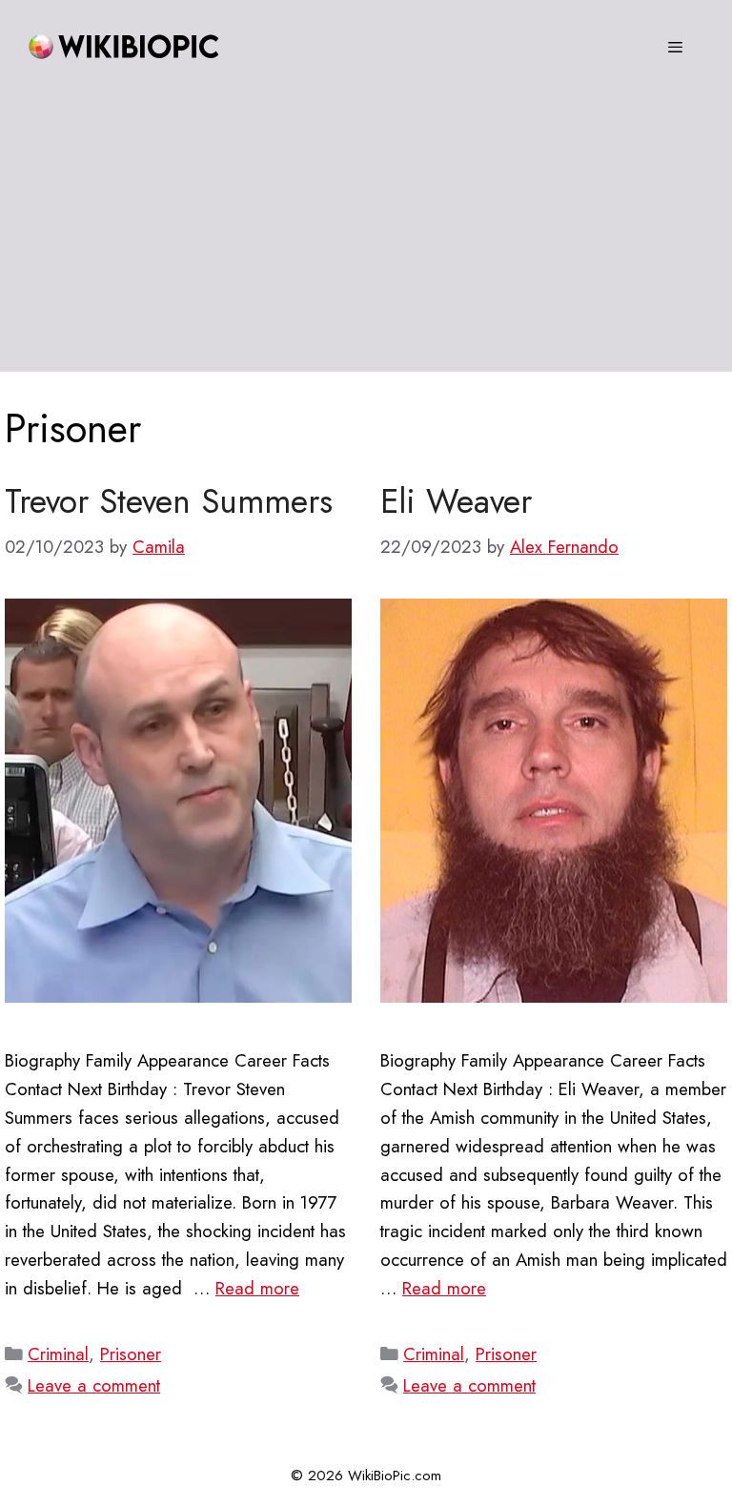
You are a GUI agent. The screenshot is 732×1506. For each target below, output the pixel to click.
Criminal (58, 1354)
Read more (257, 1288)
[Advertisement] (366, 238)
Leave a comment (94, 1385)
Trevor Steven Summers (169, 501)
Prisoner (130, 1354)
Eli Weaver (456, 501)
